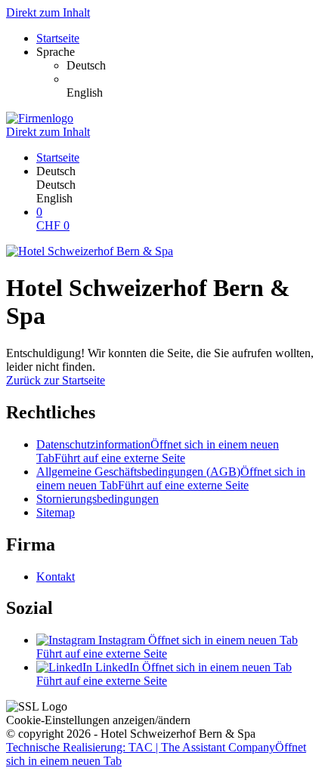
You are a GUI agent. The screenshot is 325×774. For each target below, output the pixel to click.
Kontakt (55, 576)
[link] (193, 65)
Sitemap (55, 512)
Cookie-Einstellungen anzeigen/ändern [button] (98, 720)
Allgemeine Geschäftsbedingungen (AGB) (170, 478)
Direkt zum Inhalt (48, 12)
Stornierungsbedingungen (97, 498)
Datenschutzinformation (157, 451)
